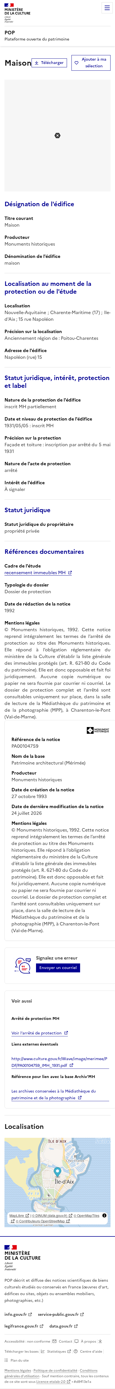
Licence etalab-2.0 (50, 1381)
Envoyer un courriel (58, 968)
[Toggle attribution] (104, 1215)
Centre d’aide (91, 1351)
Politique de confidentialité (55, 1370)
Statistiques (56, 1351)
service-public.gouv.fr (58, 1314)
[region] (57, 1182)
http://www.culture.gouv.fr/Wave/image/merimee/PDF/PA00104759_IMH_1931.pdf (59, 1062)
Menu (107, 7)
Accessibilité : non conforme (27, 1341)
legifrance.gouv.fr (21, 1326)
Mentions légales (17, 1370)
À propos (88, 1341)
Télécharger (52, 63)
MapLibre (16, 1215)
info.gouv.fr (15, 1314)
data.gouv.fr (61, 1326)
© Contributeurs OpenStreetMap (40, 1221)
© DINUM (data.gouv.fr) (49, 1215)
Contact (65, 1341)
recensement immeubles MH (35, 572)
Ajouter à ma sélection (94, 62)
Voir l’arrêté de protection (36, 1033)
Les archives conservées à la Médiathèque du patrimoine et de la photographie (53, 1094)
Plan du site (20, 1360)
